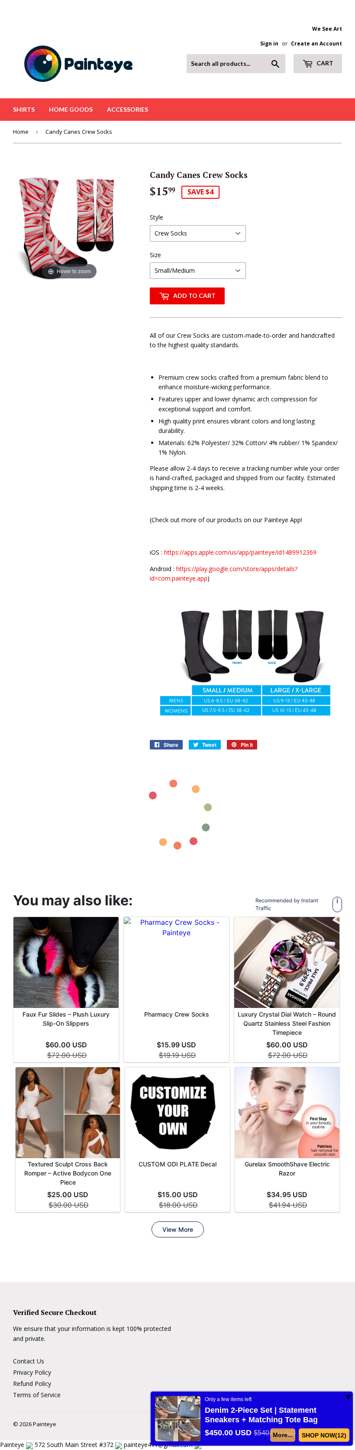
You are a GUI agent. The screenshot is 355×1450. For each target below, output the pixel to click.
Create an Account (316, 43)
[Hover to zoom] (69, 224)
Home (21, 132)
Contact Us (28, 1361)
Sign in (269, 43)
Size (155, 255)
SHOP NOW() (324, 1435)
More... (283, 1434)
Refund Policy (32, 1383)
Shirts (24, 109)
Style (156, 217)
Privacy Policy (32, 1372)
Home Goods (71, 109)
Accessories (127, 109)
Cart (324, 63)
